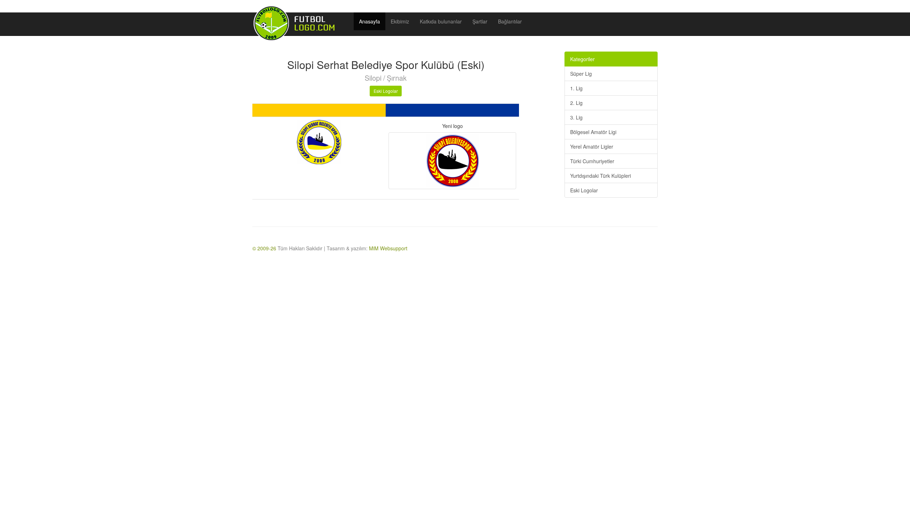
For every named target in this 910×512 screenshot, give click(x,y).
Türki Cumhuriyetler (592, 161)
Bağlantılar (510, 21)
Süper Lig (581, 73)
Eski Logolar (386, 91)
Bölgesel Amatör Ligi (593, 131)
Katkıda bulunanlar (441, 21)
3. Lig (576, 117)
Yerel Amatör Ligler (591, 146)
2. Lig (576, 102)
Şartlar (479, 21)
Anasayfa (369, 21)
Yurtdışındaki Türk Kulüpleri (600, 175)
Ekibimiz (400, 21)
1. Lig (576, 88)
